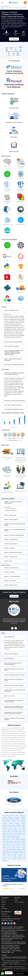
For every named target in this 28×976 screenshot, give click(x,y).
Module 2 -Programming (10, 515)
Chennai (9, 820)
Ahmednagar (22, 815)
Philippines (16, 852)
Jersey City (22, 846)
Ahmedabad (11, 815)
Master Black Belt (21, 943)
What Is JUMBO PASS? (9, 636)
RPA (23, 936)
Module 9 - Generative (9, 548)
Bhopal (7, 818)
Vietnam (19, 859)
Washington (5, 860)
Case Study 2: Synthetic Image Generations (14, 400)
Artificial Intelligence (18, 927)
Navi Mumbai (14, 831)
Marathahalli (14, 830)
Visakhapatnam (16, 836)
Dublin (14, 843)
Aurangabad (16, 817)
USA (9, 859)
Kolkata (23, 828)
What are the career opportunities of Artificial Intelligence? (13, 663)
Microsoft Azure (18, 938)
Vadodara (4, 836)
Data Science (17, 948)
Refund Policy (4, 920)
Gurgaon (17, 823)
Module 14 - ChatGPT (9, 572)
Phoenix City (22, 852)
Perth (12, 852)
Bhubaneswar (12, 818)
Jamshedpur (18, 825)
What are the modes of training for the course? (13, 680)
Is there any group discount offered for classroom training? (13, 701)
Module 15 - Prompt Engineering (12, 576)
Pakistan (8, 852)
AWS (2, 938)
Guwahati (23, 823)
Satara (23, 833)
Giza (3, 844)
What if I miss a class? (9, 696)
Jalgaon (23, 825)
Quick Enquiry (14, 39)
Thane (10, 834)
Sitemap (11, 920)
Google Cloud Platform (6, 940)
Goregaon (4, 823)
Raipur (16, 833)
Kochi (19, 828)
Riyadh (15, 854)
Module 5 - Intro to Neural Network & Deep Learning (14, 530)
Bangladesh (22, 839)
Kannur (8, 826)
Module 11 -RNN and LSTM (10, 556)
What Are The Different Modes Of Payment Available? (14, 719)
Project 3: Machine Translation (11, 346)
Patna (7, 833)
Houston (23, 844)
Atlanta (8, 839)
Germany (23, 843)
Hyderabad (4, 825)
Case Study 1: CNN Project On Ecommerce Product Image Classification (14, 373)
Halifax (7, 844)
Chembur (4, 820)
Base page (5, 815)
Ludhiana (9, 830)
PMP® (13, 950)
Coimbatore (13, 820)
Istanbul (13, 846)
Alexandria (18, 838)
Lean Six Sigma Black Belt (7, 943)
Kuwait (13, 847)
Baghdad (17, 839)
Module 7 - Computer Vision (11, 539)
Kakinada (4, 826)
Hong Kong (17, 844)
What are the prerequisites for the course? (14, 674)
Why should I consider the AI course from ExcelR (14, 669)
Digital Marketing (16, 936)
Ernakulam (8, 821)
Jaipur (13, 825)
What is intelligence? (9, 658)
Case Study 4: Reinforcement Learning (13, 409)
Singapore (19, 855)
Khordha (19, 826)
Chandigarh (22, 818)
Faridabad (13, 821)
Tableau (17, 945)
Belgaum (18, 818)
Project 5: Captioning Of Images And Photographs (13, 359)
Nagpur (8, 831)
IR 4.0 (17, 928)
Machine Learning (5, 928)
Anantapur (10, 817)
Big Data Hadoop (5, 947)
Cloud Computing (9, 938)
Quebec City (10, 854)
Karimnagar (13, 826)
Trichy (14, 834)
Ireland (9, 846)
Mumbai (23, 830)
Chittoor (19, 820)
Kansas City (5, 847)
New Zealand (16, 851)
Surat (7, 834)
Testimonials (16, 33)
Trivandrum (18, 834)
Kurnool (10, 828)
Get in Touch (14, 596)
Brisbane (12, 841)
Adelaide (13, 838)
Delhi (3, 821)
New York (10, 851)
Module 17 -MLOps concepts (11, 585)
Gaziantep (18, 843)
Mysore (4, 831)
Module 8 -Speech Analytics (10, 543)
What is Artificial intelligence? (11, 653)
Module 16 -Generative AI (10, 580)
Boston (7, 841)
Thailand (15, 857)
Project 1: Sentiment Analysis (11, 310)
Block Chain (4, 930)
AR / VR (12, 928)
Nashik (23, 831)
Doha (11, 843)
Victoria (23, 859)
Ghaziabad (23, 821)
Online (3, 838)
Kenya (9, 847)
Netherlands (5, 851)
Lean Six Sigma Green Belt (19, 942)
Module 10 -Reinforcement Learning (12, 552)
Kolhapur (23, 826)
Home (2, 6)
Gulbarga (11, 823)
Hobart (11, 844)
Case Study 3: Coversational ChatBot (13, 405)
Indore (9, 825)
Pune (14, 833)
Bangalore (23, 817)
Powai (10, 833)
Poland (4, 854)
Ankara (4, 839)
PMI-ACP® (18, 950)
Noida (20, 831)
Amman (23, 838)
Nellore (4, 833)
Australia (12, 839)
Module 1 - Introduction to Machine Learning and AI (12, 502)
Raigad (20, 833)
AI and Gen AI (6, 6)
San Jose (10, 855)
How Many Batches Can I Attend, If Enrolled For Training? (14, 690)
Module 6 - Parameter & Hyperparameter (14, 535)
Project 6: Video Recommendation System (14, 364)
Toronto (20, 857)
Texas (11, 857)
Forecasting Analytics (6, 935)
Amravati (4, 817)
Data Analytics (4, 948)
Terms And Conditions (6, 918)
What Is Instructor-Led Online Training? (13, 685)
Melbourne (8, 849)
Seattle (14, 855)
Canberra (23, 841)
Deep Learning (10, 945)
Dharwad (23, 820)
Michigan (14, 849)
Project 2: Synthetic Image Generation (13, 341)
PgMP (9, 952)
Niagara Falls (22, 851)
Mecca (3, 849)
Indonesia (4, 846)
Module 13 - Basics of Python (11, 567)
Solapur (4, 834)
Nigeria (4, 852)
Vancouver (13, 859)
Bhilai (3, 818)
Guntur (18, 821)
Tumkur (23, 834)
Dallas (8, 843)
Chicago (4, 843)
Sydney (7, 857)
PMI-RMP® (3, 952)
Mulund (19, 830)
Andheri (17, 815)
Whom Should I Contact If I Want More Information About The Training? (13, 713)
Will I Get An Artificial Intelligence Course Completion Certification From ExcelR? (14, 707)
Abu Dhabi (8, 838)
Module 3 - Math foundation (11, 519)
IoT (20, 928)
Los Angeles (22, 847)
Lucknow (4, 830)
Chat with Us (8, 972)
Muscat (23, 849)
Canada (19, 841)
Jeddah (17, 846)
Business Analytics (15, 947)
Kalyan (15, 828)
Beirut (3, 841)
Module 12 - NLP (8, 561)
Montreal (19, 849)
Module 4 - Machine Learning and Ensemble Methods (14, 524)
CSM (12, 952)
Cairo (15, 841)
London (17, 847)
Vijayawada (9, 836)
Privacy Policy (16, 918)
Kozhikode (4, 828)
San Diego (20, 854)
